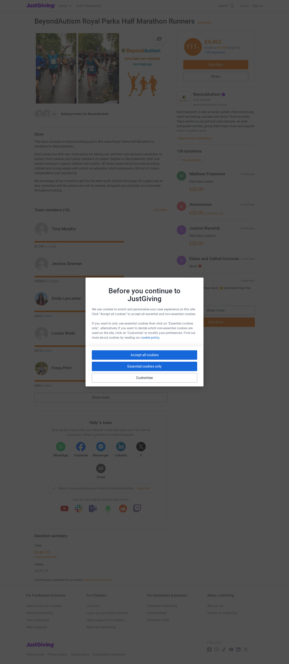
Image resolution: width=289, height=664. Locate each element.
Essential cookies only (144, 366)
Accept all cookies (145, 355)
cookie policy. (150, 337)
